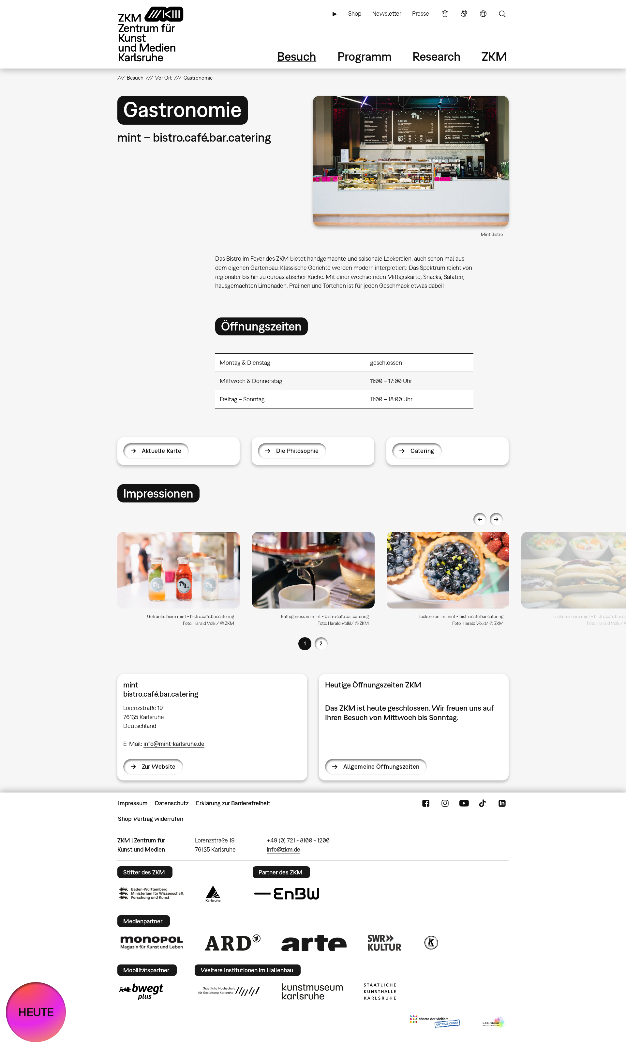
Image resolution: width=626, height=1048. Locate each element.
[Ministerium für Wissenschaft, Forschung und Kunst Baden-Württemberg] (151, 893)
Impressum (133, 803)
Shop (354, 13)
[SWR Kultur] (385, 942)
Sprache (483, 14)
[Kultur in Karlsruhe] (431, 942)
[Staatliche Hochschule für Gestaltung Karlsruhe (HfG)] (228, 991)
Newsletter (386, 13)
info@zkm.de (283, 849)
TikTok (483, 803)
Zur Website (159, 766)
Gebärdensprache (463, 14)
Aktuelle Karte (161, 450)
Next (496, 519)
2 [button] (321, 643)
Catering (422, 450)
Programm (364, 56)
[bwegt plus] (141, 991)
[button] (411, 161)
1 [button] (305, 643)
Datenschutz (171, 803)
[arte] (314, 943)
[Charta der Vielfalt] (434, 1023)
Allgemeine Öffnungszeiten (381, 766)
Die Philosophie (297, 450)
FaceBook (425, 803)
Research (436, 56)
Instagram (445, 803)
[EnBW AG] (286, 894)
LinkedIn (502, 803)
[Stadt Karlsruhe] (213, 894)
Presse (420, 13)
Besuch (296, 56)
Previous (479, 519)
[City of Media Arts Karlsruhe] (494, 1023)
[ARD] (233, 942)
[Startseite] (159, 34)
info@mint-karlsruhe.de (173, 743)
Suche (502, 14)
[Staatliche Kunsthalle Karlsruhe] (380, 991)
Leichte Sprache (445, 14)
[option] (179, 581)
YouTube (463, 803)
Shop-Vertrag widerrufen (150, 818)
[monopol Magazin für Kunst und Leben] (151, 942)
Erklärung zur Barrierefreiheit (233, 803)
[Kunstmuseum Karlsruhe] (312, 991)
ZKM (494, 56)
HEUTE (36, 1012)
